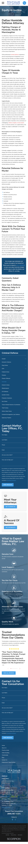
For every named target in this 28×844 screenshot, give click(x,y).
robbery (10, 122)
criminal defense (15, 54)
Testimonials (5, 755)
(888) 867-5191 (14, 814)
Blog (3, 757)
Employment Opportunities (8, 762)
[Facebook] (12, 819)
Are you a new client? (7, 455)
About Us (4, 748)
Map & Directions (6, 785)
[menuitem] (13, 358)
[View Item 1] (10, 668)
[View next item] (19, 668)
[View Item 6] (15, 668)
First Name (4, 434)
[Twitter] (15, 819)
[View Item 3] (12, 668)
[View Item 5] (14, 668)
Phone (3, 444)
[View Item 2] (11, 668)
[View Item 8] (17, 668)
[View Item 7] (16, 668)
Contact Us (4, 760)
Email (3, 450)
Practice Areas (5, 750)
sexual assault (20, 122)
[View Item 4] (13, 668)
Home (3, 745)
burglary (15, 122)
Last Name (4, 439)
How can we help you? (7, 459)
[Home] (13, 3)
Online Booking (5, 752)
